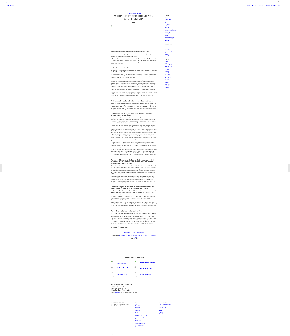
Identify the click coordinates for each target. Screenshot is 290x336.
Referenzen (167, 32)
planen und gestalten (169, 38)
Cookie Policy (168, 19)
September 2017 (168, 66)
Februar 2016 (167, 72)
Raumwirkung (133, 237)
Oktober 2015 (168, 77)
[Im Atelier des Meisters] (289, 168)
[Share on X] (112, 244)
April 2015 (167, 82)
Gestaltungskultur (145, 235)
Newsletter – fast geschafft (170, 29)
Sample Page (168, 34)
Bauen (166, 47)
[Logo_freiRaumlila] (10, 5)
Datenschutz (167, 21)
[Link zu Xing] (283, 1)
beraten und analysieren (170, 37)
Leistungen (167, 27)
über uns (166, 35)
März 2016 (167, 71)
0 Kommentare (127, 232)
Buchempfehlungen (169, 51)
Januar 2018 (167, 63)
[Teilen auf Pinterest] (112, 249)
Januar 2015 (167, 84)
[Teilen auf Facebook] (112, 240)
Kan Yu (166, 52)
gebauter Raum (136, 235)
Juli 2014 (167, 85)
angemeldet (117, 292)
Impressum (167, 24)
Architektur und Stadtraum (134, 13)
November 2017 (168, 64)
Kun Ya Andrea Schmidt (139, 232)
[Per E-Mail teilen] (112, 251)
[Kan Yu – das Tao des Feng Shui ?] (1, 168)
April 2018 (167, 61)
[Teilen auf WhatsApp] (112, 247)
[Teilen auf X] (112, 242)
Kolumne (166, 54)
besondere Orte (168, 49)
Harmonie (153, 235)
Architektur (129, 235)
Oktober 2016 (168, 68)
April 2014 (167, 87)
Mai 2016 (167, 69)
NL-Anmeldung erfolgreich (170, 30)
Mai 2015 (167, 81)
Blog (166, 17)
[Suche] (282, 5)
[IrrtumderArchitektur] (134, 36)
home (166, 22)
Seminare (167, 40)
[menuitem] (248, 5)
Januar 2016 (167, 74)
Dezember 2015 (168, 76)
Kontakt (166, 26)
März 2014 (167, 89)
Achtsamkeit (122, 235)
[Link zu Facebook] (281, 1)
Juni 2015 (167, 79)
